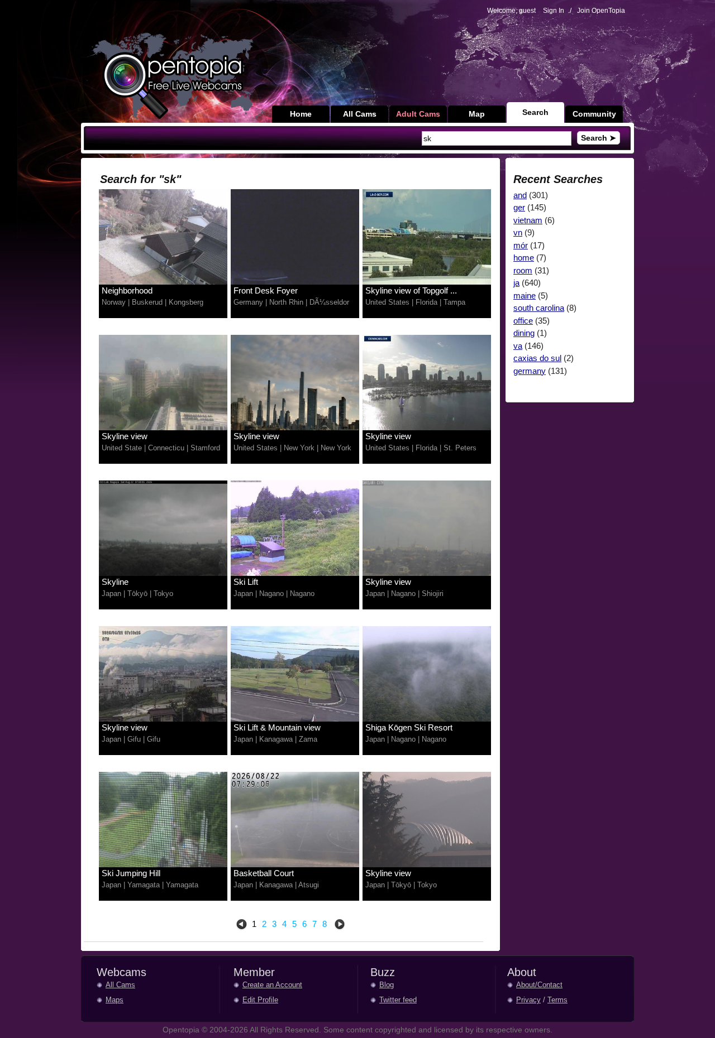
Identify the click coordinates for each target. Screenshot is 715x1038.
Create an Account (272, 985)
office (523, 320)
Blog (386, 985)
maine (524, 295)
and (520, 195)
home (523, 257)
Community (594, 113)
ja (516, 282)
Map (477, 113)
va (517, 345)
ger (519, 207)
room (522, 270)
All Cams (359, 113)
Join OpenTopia (601, 11)
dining (524, 333)
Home (301, 113)
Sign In (553, 11)
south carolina (538, 308)
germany (529, 371)
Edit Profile (260, 1000)
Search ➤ (598, 137)
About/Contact (539, 985)
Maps (114, 1000)
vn (517, 232)
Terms (557, 1000)
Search (535, 112)
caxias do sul (537, 358)
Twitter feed (398, 1000)
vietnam (527, 220)
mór (520, 245)
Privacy (528, 1000)
